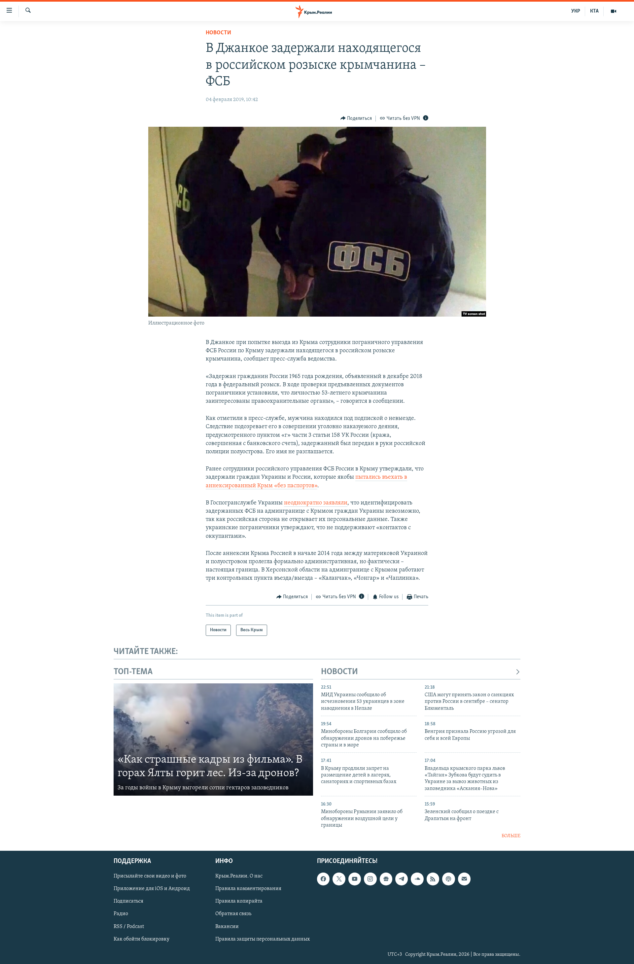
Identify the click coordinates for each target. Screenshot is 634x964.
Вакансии (227, 926)
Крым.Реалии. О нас (239, 876)
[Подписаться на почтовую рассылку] (464, 879)
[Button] (356, 118)
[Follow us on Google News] (386, 879)
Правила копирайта (239, 901)
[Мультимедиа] (613, 11)
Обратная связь (233, 914)
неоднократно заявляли (315, 503)
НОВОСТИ (339, 672)
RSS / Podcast (129, 926)
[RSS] (433, 879)
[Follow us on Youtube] (354, 879)
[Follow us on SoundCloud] (417, 879)
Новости (218, 33)
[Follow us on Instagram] (370, 879)
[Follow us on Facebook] (323, 879)
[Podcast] (448, 879)
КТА (594, 11)
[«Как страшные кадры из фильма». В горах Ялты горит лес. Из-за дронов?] (213, 739)
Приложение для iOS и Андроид (152, 888)
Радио (121, 914)
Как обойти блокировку (141, 939)
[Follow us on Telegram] (401, 879)
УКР (575, 11)
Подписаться (128, 901)
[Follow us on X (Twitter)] (339, 879)
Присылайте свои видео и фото (150, 876)
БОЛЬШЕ (511, 836)
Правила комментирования (248, 888)
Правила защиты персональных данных (262, 939)
